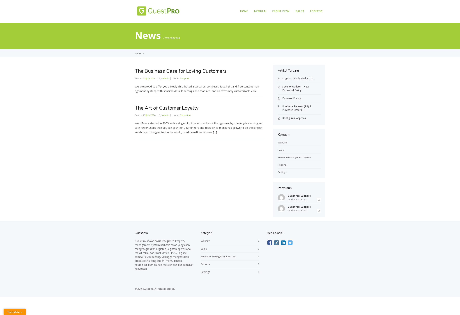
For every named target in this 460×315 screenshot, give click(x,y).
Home (244, 11)
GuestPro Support (299, 195)
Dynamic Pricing (291, 98)
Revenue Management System (294, 157)
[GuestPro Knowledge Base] (159, 16)
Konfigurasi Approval (294, 118)
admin (165, 78)
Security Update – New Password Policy (295, 88)
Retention (185, 115)
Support (184, 78)
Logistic (316, 11)
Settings (282, 172)
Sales (300, 11)
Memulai (260, 11)
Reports (282, 164)
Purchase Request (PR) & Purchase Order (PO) (297, 108)
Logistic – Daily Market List (298, 78)
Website (282, 142)
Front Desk (280, 11)
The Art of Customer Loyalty (167, 108)
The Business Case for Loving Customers (181, 71)
